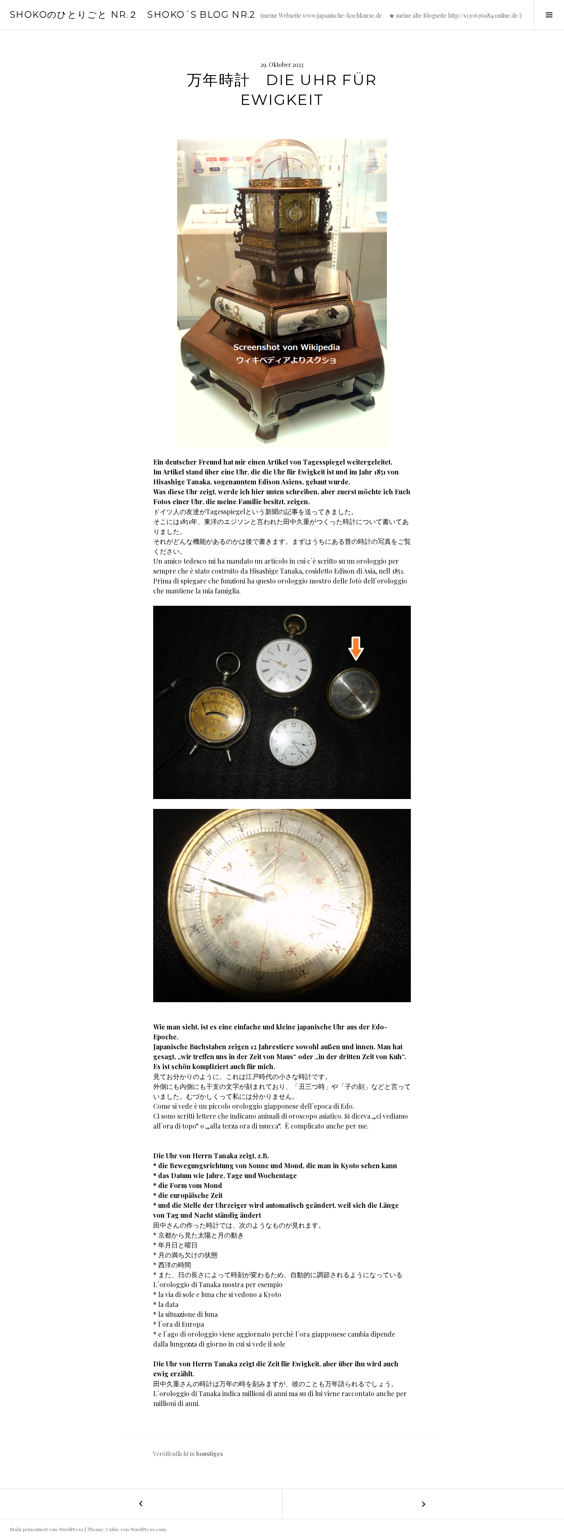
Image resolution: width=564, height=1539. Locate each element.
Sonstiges (209, 1454)
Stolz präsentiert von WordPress (46, 1529)
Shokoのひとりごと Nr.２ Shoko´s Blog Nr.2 (133, 14)
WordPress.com (148, 1529)
